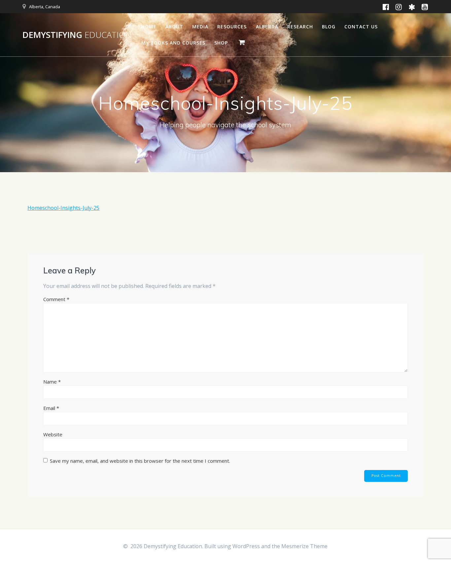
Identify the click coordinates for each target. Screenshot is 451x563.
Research (300, 26)
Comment (56, 299)
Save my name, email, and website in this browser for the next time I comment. (140, 460)
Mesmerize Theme (304, 546)
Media (200, 26)
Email (51, 408)
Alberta (267, 26)
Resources (232, 26)
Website (52, 434)
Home (148, 26)
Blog (328, 26)
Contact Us (361, 26)
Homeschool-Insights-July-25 (63, 207)
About (174, 26)
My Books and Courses (173, 43)
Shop (221, 43)
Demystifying (77, 35)
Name (52, 381)
